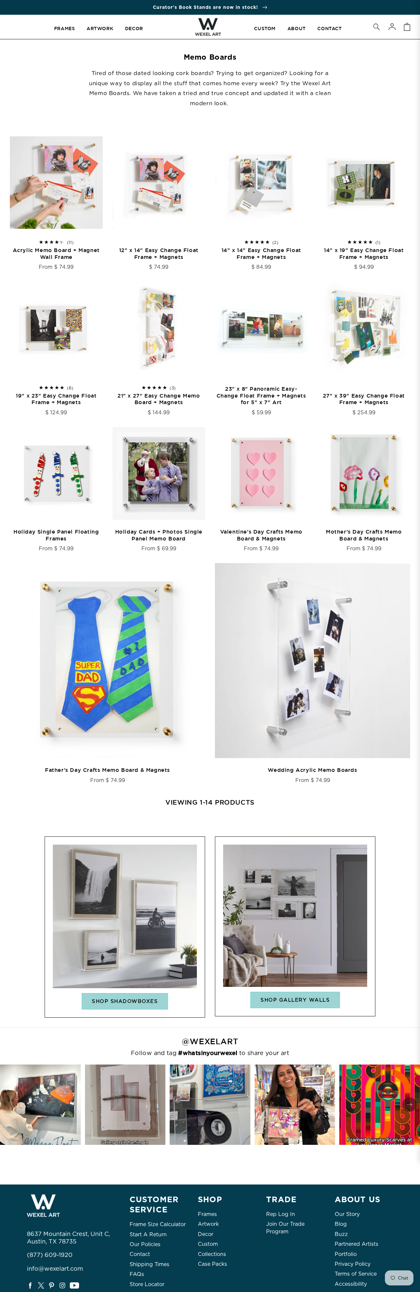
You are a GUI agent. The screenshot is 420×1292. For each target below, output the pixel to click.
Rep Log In (280, 1214)
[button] (376, 27)
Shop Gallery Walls (295, 1000)
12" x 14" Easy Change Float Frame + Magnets (159, 254)
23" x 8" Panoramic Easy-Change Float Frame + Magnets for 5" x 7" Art (261, 396)
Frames (207, 1214)
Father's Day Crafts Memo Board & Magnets (107, 770)
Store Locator (147, 1284)
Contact (140, 1254)
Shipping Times (149, 1264)
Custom (208, 1244)
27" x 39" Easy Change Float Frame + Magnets (364, 399)
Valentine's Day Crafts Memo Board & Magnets (261, 535)
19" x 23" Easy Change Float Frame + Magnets (56, 399)
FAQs (137, 1274)
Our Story (347, 1214)
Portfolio (346, 1254)
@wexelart (210, 1042)
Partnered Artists (356, 1244)
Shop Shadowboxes (125, 1001)
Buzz (341, 1234)
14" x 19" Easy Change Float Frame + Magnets (364, 254)
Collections (212, 1254)
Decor (205, 1234)
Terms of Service (356, 1274)
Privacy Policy (352, 1264)
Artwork (208, 1224)
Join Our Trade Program (285, 1227)
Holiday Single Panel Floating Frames (56, 535)
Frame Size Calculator (158, 1224)
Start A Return (148, 1234)
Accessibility (351, 1284)
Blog (341, 1224)
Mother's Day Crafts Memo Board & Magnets (364, 535)
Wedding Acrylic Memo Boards (312, 770)
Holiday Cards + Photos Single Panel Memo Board (158, 535)
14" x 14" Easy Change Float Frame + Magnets (261, 254)
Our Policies (145, 1244)
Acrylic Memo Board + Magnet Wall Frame (56, 254)
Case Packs (212, 1264)
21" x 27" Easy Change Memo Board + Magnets (158, 399)
